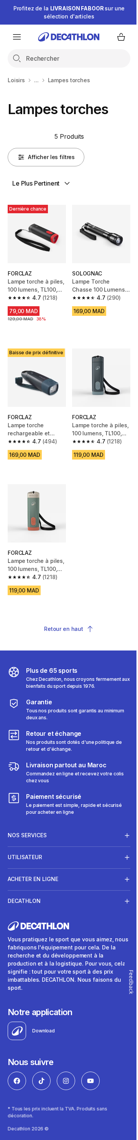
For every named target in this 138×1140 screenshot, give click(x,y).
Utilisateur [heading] (25, 848)
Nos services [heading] (27, 826)
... (36, 80)
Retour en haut (63, 629)
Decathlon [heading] (24, 892)
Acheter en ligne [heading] (33, 870)
